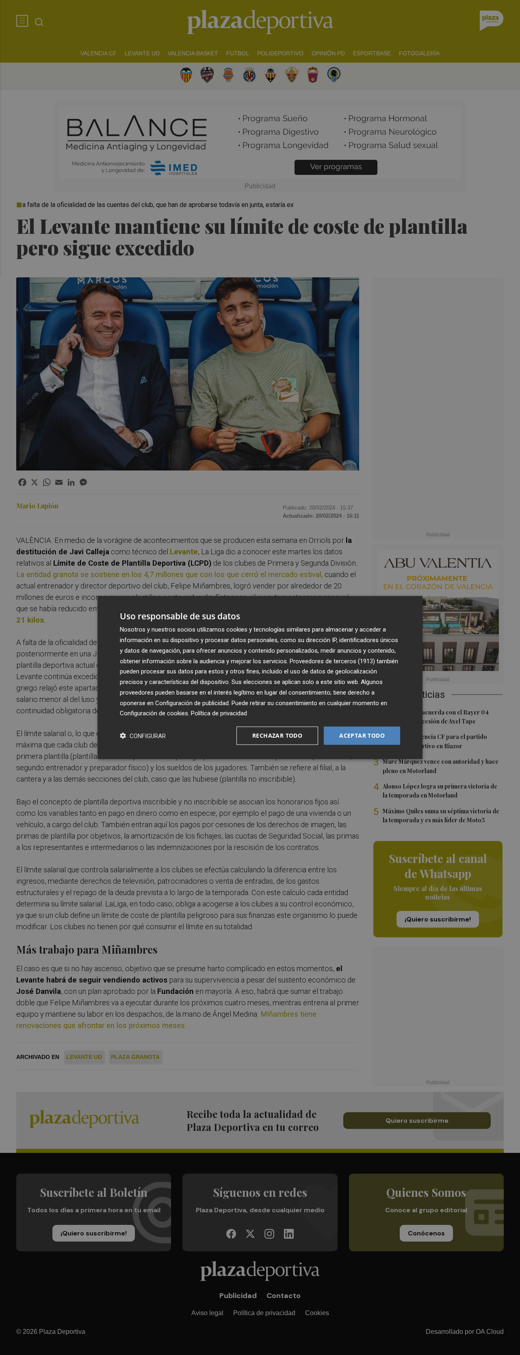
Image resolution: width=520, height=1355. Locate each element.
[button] (143, 736)
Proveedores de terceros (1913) (332, 660)
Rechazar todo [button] (277, 735)
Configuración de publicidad (192, 702)
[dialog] (260, 677)
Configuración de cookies (154, 713)
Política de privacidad (219, 713)
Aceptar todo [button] (362, 735)
